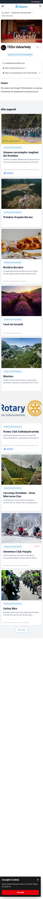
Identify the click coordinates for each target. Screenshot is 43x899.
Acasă (6, 13)
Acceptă (20, 892)
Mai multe (21, 630)
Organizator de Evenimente (21, 13)
